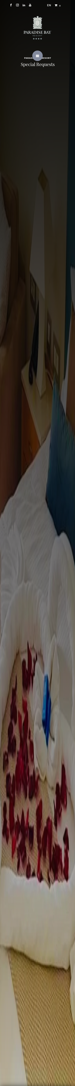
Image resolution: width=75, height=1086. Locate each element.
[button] (58, 5)
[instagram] (17, 5)
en (49, 5)
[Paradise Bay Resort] (37, 27)
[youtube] (30, 5)
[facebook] (11, 5)
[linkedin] (23, 5)
